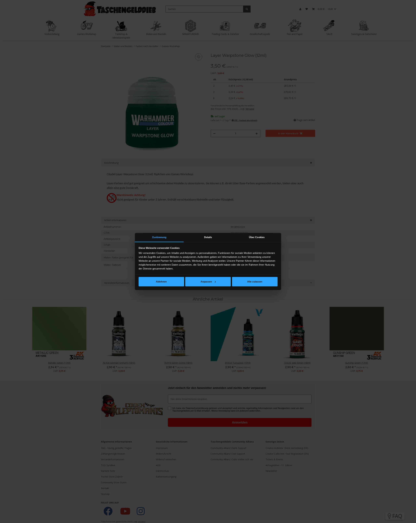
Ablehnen (161, 281)
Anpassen (206, 281)
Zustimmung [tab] (159, 237)
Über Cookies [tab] (257, 237)
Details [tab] (208, 237)
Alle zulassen (254, 281)
